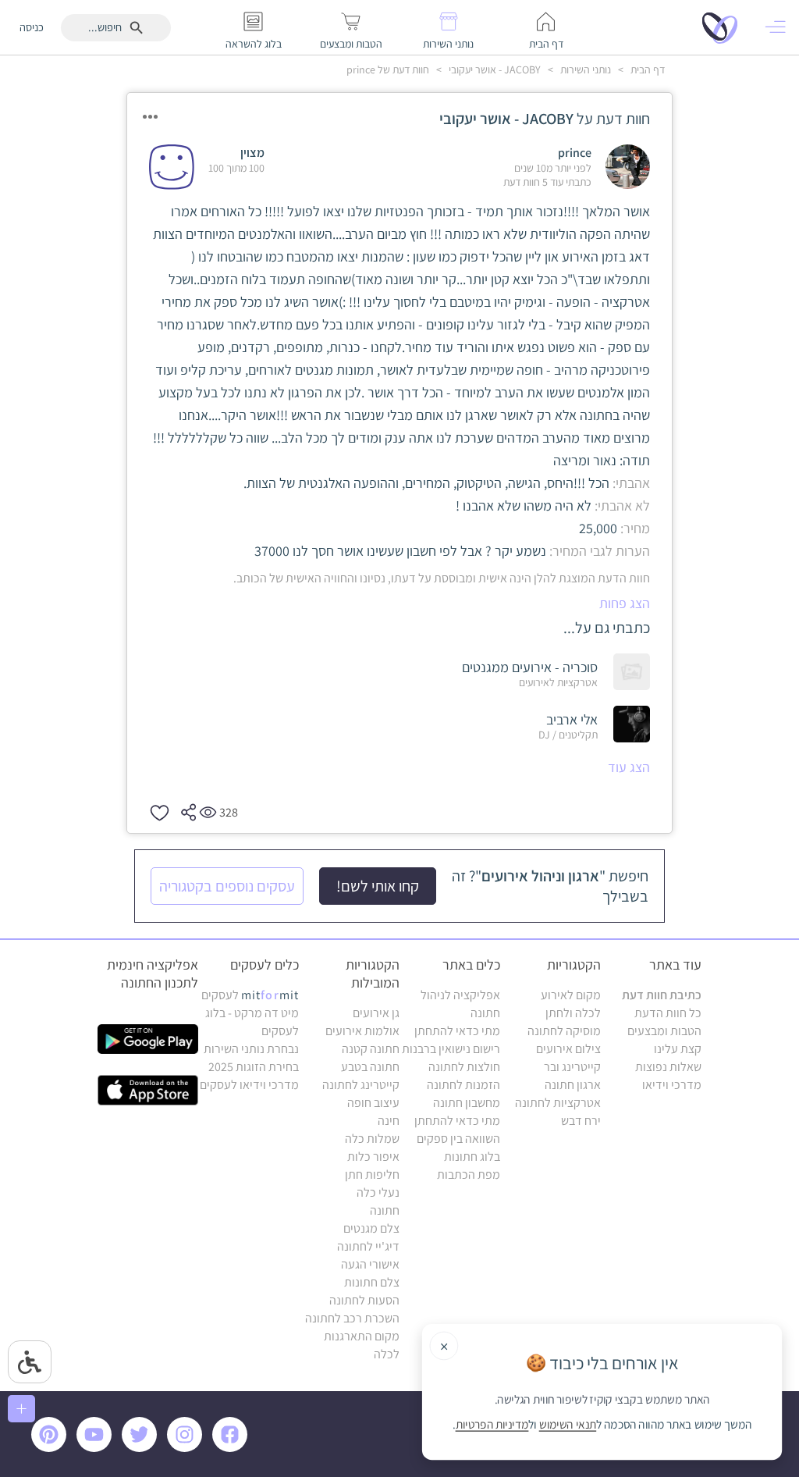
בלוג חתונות (472, 1156)
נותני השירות (584, 69)
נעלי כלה (378, 1192)
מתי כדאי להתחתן (457, 1031)
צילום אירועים (568, 1049)
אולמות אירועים (362, 1031)
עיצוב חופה (373, 1102)
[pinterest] (52, 1448)
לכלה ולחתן (573, 1013)
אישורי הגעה (370, 1264)
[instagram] (187, 1448)
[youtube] (96, 1448)
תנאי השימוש (568, 1425)
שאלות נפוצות (668, 1067)
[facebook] (232, 1448)
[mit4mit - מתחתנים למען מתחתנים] (724, 27)
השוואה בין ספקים (458, 1138)
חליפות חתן (372, 1174)
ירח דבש (581, 1120)
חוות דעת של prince (387, 69)
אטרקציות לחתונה (558, 1102)
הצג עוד (629, 767)
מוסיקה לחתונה (564, 1031)
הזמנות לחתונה (463, 1085)
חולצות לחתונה (464, 1067)
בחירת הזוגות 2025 (253, 1067)
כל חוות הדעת (667, 1013)
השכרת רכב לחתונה (352, 1318)
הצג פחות (624, 603)
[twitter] (142, 1448)
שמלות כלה (372, 1138)
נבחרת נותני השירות (251, 1049)
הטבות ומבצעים (664, 1031)
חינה (389, 1120)
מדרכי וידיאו (671, 1085)
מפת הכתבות (468, 1174)
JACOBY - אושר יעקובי (493, 69)
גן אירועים (376, 1013)
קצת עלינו (677, 1049)
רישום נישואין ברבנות (451, 1049)
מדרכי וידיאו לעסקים (249, 1085)
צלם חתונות (372, 1282)
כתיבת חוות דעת (661, 995)
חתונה (385, 1210)
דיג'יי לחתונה (368, 1246)
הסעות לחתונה (364, 1300)
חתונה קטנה (371, 1049)
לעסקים (250, 995)
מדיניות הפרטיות (492, 1425)
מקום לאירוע (571, 995)
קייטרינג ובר (572, 1067)
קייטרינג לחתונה (361, 1085)
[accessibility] (29, 1361)
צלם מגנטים (371, 1228)
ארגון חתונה (573, 1085)
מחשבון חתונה (466, 1102)
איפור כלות (373, 1156)
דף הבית (646, 69)
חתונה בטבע (370, 1067)
